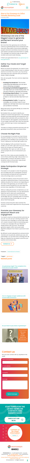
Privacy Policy (4, 457)
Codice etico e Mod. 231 (15, 458)
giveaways (9, 256)
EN (14, 1)
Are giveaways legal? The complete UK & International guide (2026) (14, 267)
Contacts (14, 435)
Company (5, 372)
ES (17, 1)
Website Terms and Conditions (21, 457)
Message (4, 379)
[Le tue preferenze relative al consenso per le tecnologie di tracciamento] (27, 460)
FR (15, 1)
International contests (14, 251)
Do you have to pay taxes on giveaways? (14, 326)
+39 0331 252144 (14, 454)
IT (12, 1)
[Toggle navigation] (27, 7)
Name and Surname (7, 359)
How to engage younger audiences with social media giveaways (14, 296)
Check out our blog (13, 420)
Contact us (6, 244)
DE (19, 1)
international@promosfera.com (14, 455)
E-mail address (6, 366)
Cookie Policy (11, 457)
